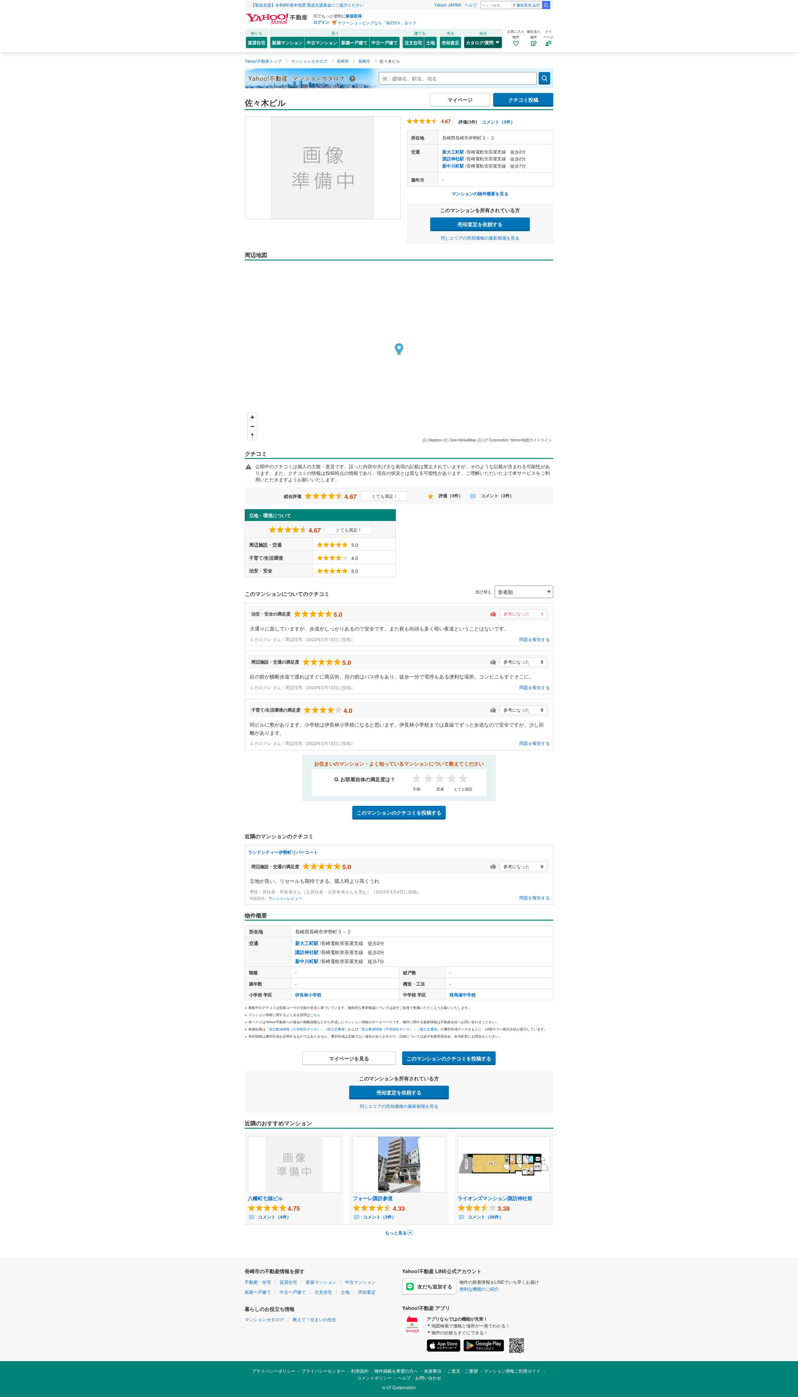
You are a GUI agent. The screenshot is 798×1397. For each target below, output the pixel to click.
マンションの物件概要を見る (480, 193)
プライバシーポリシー (274, 1371)
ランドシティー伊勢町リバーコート (283, 852)
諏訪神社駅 (453, 158)
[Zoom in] (252, 417)
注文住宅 (413, 42)
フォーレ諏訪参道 (373, 1198)
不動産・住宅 (258, 1282)
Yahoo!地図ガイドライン (531, 439)
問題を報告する (534, 639)
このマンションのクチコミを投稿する (399, 812)
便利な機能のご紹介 (479, 1289)
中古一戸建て (385, 42)
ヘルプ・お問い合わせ (419, 1378)
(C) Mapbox (432, 439)
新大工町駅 (453, 151)
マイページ (460, 99)
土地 (430, 42)
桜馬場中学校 (462, 994)
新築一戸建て (354, 42)
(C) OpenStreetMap (459, 439)
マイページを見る (349, 1058)
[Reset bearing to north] (252, 435)
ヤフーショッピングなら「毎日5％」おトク (377, 23)
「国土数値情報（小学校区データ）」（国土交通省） (307, 1028)
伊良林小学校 (308, 994)
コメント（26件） (485, 1217)
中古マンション (322, 42)
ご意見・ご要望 (462, 1371)
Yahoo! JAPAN (447, 5)
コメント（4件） (274, 1217)
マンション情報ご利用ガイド (512, 1371)
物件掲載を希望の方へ (396, 1371)
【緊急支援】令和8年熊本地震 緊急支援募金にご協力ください (307, 5)
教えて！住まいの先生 (314, 1319)
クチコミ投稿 (523, 99)
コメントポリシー (374, 1378)
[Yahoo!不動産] (277, 15)
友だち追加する (434, 1286)
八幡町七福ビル (265, 1198)
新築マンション (287, 42)
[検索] (546, 5)
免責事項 (432, 1371)
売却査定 (450, 42)
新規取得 (354, 16)
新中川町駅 (453, 166)
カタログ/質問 (479, 42)
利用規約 (359, 1371)
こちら (315, 1014)
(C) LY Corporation (493, 439)
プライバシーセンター (323, 1371)
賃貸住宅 (256, 42)
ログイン (321, 22)
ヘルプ (471, 5)
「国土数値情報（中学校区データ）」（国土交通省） (399, 1028)
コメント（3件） (498, 122)
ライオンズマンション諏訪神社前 (495, 1198)
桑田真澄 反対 (528, 4)
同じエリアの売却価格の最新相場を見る (480, 238)
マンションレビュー (285, 898)
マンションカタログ (264, 1319)
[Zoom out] (252, 426)
